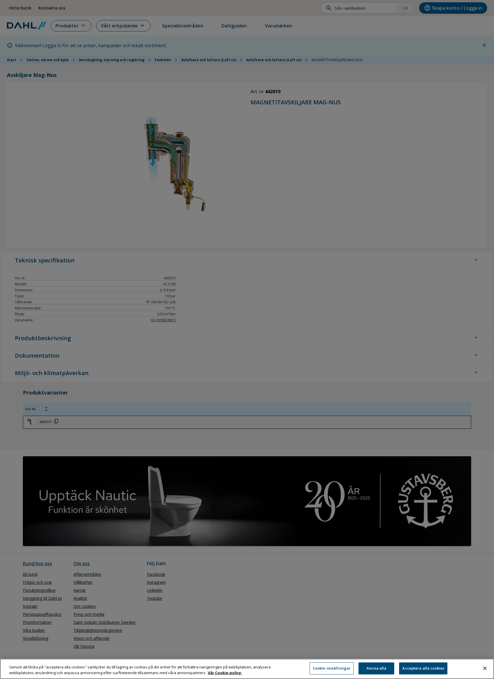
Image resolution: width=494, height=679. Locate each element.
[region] (247, 669)
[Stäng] (485, 668)
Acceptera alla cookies (423, 668)
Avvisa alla (376, 668)
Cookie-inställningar (332, 668)
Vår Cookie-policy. (225, 672)
